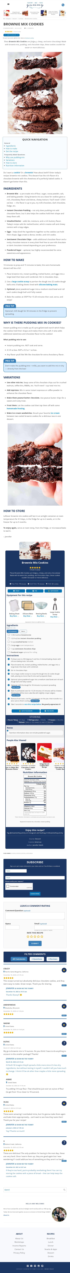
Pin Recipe (50, 711)
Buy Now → (14, 616)
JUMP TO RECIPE (11, 35)
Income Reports (19, 1246)
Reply (64, 985)
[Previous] (4, 13)
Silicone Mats (28, 614)
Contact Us (19, 1249)
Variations (10, 160)
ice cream (55, 413)
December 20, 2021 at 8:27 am (16, 1167)
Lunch (50, 1242)
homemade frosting (16, 408)
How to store (11, 163)
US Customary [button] (12, 631)
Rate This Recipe (26, 711)
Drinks (51, 1256)
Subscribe (35, 894)
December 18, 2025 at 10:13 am (16, 992)
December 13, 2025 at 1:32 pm (13, 1011)
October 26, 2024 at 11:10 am (16, 1086)
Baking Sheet (14, 614)
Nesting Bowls (41, 614)
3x (14, 627)
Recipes (8, 18)
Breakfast (51, 1238)
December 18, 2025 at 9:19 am (13, 975)
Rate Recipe (54, 591)
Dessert (14, 18)
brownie (29, 172)
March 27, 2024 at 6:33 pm (12, 1048)
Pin (36, 591)
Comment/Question (17, 910)
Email (40, 923)
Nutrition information (15, 165)
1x (8, 627)
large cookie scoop (20, 281)
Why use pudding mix (15, 157)
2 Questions (37, 959)
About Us (6, 1215)
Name (8, 924)
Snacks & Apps (51, 1249)
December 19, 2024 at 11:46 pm (13, 1029)
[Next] (65, 13)
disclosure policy (29, 38)
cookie (17, 172)
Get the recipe (12, 151)
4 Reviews (52, 959)
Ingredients (11, 146)
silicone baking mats (48, 284)
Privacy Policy (19, 1253)
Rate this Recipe (35, 933)
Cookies (21, 18)
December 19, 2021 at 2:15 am (13, 1147)
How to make (11, 148)
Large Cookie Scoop (55, 613)
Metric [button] (23, 631)
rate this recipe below (32, 704)
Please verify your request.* (14, 881)
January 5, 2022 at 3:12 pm (12, 1108)
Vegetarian (29, 853)
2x (11, 627)
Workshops (19, 1242)
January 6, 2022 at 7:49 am (15, 1128)
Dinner (51, 1246)
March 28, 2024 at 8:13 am (15, 1062)
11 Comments (30, 28)
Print (17, 591)
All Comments (19, 959)
